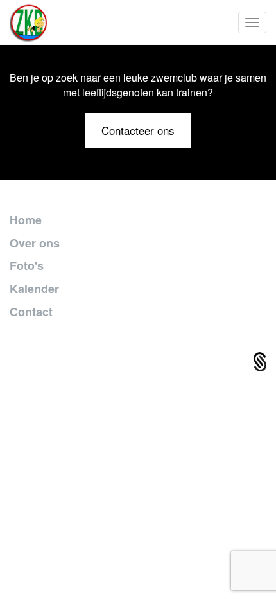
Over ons (35, 243)
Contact (31, 311)
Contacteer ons (138, 130)
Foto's (27, 265)
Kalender (34, 288)
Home (26, 219)
